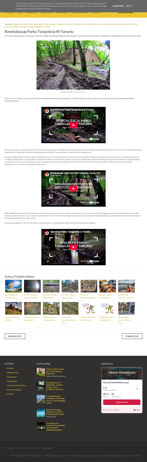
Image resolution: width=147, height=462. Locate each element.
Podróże (10, 368)
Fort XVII (28, 24)
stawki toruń (19, 27)
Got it (129, 6)
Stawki (8, 27)
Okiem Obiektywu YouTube (91, 455)
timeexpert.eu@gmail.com (116, 455)
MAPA (20, 12)
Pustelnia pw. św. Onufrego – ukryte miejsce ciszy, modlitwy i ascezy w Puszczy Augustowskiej (50, 388)
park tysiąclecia (59, 24)
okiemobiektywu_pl (56, 455)
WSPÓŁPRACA (31, 12)
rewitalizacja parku (116, 24)
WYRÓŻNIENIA (62, 12)
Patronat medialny (14, 390)
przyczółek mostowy (79, 24)
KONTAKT (96, 12)
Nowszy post (15, 336)
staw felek (132, 24)
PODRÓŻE (10, 12)
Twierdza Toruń (42, 27)
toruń (30, 27)
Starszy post (132, 336)
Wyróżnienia (12, 381)
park (35, 24)
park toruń (44, 24)
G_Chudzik (72, 455)
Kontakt (10, 394)
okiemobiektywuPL (37, 455)
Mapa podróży (12, 372)
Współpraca (12, 377)
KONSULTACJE (46, 12)
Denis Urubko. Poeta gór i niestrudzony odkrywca (55, 371)
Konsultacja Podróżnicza (16, 385)
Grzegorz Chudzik (19, 455)
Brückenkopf (16, 24)
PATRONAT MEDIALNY (80, 12)
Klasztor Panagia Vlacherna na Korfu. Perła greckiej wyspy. (55, 412)
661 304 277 (136, 455)
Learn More (118, 6)
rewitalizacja (98, 24)
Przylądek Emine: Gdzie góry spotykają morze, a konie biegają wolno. (55, 399)
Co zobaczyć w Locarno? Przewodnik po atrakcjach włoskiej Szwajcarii (55, 426)
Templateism (47, 448)
